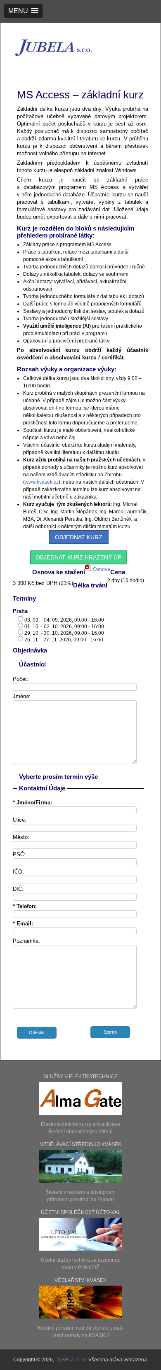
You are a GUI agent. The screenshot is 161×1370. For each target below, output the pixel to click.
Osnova (101, 569)
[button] (23, 11)
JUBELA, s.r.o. (71, 1360)
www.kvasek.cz (42, 482)
